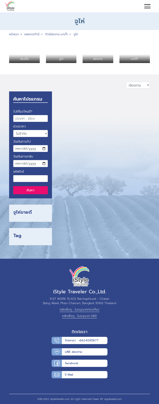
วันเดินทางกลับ (23, 156)
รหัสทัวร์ (18, 171)
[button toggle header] (150, 6)
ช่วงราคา (19, 126)
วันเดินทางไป (22, 141)
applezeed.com (113, 399)
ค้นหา (30, 190)
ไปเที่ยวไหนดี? (22, 111)
